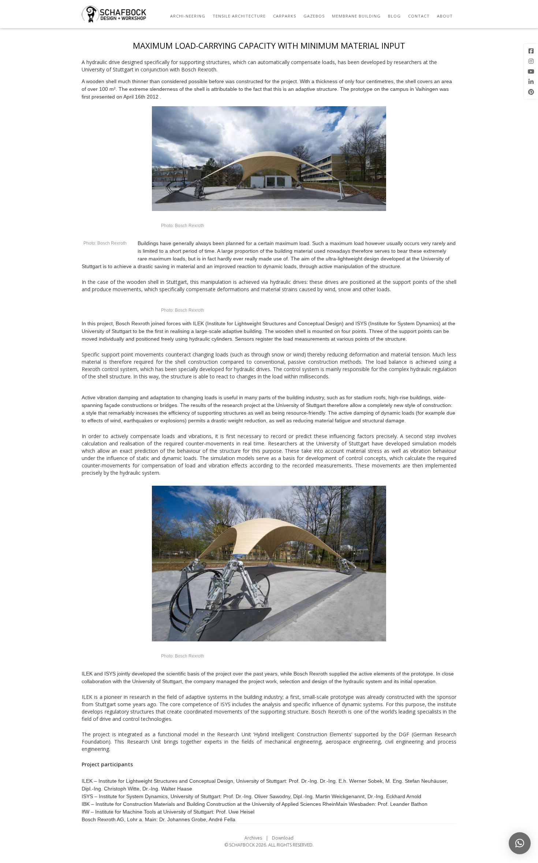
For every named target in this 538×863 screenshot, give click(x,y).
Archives (253, 838)
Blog (394, 16)
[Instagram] (531, 61)
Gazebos (314, 16)
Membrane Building (356, 16)
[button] (520, 843)
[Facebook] (531, 51)
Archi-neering (187, 16)
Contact (419, 16)
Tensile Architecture (239, 16)
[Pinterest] (531, 92)
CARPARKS (284, 16)
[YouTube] (531, 71)
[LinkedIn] (531, 81)
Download (283, 838)
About (445, 16)
